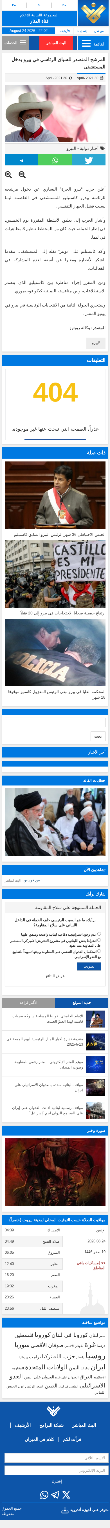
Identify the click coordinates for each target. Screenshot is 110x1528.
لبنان (93, 1335)
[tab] (55, 907)
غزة (90, 1344)
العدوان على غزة (66, 1377)
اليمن (74, 1368)
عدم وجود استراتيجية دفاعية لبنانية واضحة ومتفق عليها (58, 934)
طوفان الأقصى (47, 1345)
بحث (98, 736)
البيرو (71, 148)
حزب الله (64, 1356)
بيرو (95, 343)
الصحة (40, 1386)
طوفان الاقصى (73, 1346)
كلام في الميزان (39, 1439)
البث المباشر (56, 43)
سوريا (22, 1344)
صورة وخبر (96, 1130)
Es (64, 5)
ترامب (35, 1356)
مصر (102, 1335)
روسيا (95, 1355)
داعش (80, 1357)
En (14, 5)
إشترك (56, 1481)
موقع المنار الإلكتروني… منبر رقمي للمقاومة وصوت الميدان (48, 1064)
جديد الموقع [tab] (82, 1003)
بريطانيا (23, 1357)
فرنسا (101, 1346)
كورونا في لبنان (69, 1335)
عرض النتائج (55, 976)
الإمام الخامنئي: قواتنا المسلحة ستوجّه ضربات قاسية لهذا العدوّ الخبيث (47, 1019)
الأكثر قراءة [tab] (28, 1003)
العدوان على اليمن (39, 1377)
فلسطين (23, 1335)
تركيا (47, 1356)
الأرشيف (65, 31)
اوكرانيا (85, 1368)
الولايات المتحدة (46, 1367)
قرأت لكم (72, 1439)
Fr (39, 5)
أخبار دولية (89, 148)
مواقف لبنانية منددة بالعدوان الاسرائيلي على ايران (49, 1087)
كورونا (42, 1334)
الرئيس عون (26, 1386)
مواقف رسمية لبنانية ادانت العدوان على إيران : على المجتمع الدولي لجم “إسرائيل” (46, 1110)
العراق (86, 1377)
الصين (51, 1386)
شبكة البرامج (51, 1425)
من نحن (99, 31)
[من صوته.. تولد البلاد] (55, 1172)
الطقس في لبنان (68, 1386)
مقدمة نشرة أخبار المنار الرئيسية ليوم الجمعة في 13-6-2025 (44, 1041)
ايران (98, 1367)
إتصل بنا (82, 31)
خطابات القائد (94, 780)
